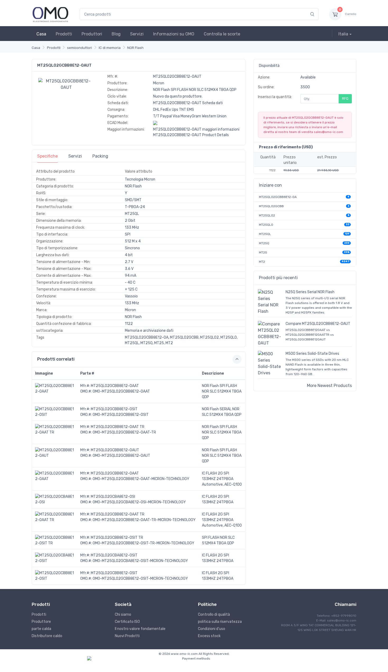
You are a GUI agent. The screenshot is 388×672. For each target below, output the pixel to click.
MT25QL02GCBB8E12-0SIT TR (117, 537)
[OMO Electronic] (50, 14)
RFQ (345, 98)
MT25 (263, 252)
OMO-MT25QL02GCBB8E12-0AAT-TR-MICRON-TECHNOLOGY (144, 520)
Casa (41, 33)
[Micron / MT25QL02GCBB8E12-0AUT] (66, 83)
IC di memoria (110, 48)
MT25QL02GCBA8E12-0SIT (114, 555)
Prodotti (64, 33)
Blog (116, 33)
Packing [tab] (100, 156)
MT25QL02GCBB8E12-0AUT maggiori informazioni (196, 129)
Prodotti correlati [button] (55, 359)
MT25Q (264, 243)
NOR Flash (135, 48)
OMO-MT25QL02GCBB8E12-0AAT (121, 391)
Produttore (41, 621)
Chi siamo (123, 614)
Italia (343, 33)
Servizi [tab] (75, 156)
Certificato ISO (127, 621)
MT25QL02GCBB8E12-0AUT (115, 450)
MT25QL (265, 234)
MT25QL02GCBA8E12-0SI (113, 496)
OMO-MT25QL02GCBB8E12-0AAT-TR (124, 432)
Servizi (137, 33)
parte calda (41, 629)
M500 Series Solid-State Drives (312, 353)
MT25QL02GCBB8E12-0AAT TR (117, 427)
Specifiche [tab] (47, 156)
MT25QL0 (266, 225)
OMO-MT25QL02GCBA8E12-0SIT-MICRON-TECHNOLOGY (140, 561)
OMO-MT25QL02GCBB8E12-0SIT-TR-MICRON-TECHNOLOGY (143, 543)
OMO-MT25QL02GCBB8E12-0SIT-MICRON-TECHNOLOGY (140, 578)
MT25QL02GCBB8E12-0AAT (115, 386)
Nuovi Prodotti (127, 636)
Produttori (92, 33)
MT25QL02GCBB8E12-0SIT (114, 409)
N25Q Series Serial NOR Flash (310, 292)
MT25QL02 (267, 215)
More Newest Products (329, 385)
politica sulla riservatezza (220, 621)
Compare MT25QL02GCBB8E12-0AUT (318, 323)
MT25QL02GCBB (271, 206)
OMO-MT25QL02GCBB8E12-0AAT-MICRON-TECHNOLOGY (141, 479)
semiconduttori (79, 48)
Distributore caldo (47, 636)
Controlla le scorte (222, 33)
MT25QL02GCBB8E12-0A (278, 197)
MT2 (262, 262)
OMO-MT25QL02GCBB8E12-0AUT (121, 455)
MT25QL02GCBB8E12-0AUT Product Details (191, 135)
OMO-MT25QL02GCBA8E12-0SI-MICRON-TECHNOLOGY (139, 502)
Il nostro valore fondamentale (140, 629)
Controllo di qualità (214, 614)
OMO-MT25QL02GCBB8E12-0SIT (121, 414)
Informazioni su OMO (173, 33)
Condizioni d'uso (211, 629)
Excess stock (209, 636)
